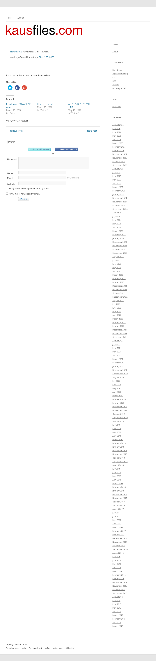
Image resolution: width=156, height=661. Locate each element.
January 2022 (118, 326)
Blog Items (117, 70)
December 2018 (119, 450)
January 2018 (118, 490)
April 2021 (116, 355)
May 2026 (116, 135)
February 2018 (119, 487)
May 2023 (116, 267)
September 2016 (120, 549)
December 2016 (119, 538)
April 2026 (116, 139)
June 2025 (116, 176)
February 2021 (119, 362)
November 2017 (119, 498)
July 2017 (116, 512)
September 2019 (120, 417)
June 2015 (116, 604)
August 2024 (118, 212)
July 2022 (116, 304)
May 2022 (116, 311)
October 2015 (118, 589)
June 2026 (116, 132)
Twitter (25, 120)
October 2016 (118, 545)
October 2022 (118, 293)
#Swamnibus (16, 51)
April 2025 (116, 183)
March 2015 (117, 615)
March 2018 (117, 483)
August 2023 (118, 256)
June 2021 (116, 348)
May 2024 (116, 223)
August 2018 (118, 465)
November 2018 (119, 454)
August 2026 (118, 124)
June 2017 (116, 516)
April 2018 (116, 479)
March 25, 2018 (46, 57)
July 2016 (116, 556)
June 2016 (116, 560)
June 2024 (116, 220)
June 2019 (116, 428)
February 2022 (119, 322)
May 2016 (116, 564)
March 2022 (117, 318)
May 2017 (116, 520)
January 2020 (118, 403)
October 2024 (118, 205)
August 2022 (118, 300)
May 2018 (116, 476)
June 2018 (116, 472)
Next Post (93, 130)
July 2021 (116, 344)
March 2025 (117, 187)
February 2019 (119, 443)
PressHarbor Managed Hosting (60, 648)
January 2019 (118, 446)
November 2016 (119, 542)
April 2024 (116, 227)
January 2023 (118, 282)
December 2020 (119, 370)
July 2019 (116, 424)
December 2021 (119, 329)
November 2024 (119, 201)
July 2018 (116, 468)
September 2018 (120, 461)
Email (9, 178)
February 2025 (119, 190)
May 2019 (116, 432)
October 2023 (118, 249)
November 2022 (119, 289)
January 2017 (118, 534)
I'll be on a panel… (46, 104)
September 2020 (120, 373)
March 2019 (117, 439)
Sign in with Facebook (66, 149)
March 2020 (117, 395)
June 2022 (116, 307)
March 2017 (117, 527)
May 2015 (116, 607)
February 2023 (119, 278)
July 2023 (116, 260)
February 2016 (119, 574)
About (21, 18)
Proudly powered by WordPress (20, 648)
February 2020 (119, 399)
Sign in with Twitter (39, 149)
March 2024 (117, 231)
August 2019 (118, 421)
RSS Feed (116, 106)
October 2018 (118, 457)
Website (11, 184)
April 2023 (116, 271)
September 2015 (120, 593)
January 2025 (118, 194)
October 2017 (118, 501)
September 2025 (120, 165)
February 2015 (119, 618)
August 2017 (118, 509)
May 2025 (116, 179)
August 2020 (118, 377)
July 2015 (116, 600)
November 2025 (119, 157)
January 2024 (118, 238)
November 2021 (119, 333)
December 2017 (119, 494)
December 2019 (119, 406)
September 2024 (120, 209)
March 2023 (117, 274)
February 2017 (119, 531)
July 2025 (116, 172)
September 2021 (120, 337)
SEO (114, 81)
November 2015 (119, 585)
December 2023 (119, 242)
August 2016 (118, 553)
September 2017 (120, 505)
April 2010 (116, 622)
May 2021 (116, 351)
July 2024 (116, 216)
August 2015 (118, 596)
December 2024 (119, 198)
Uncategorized (119, 88)
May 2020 (116, 388)
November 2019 (119, 410)
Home (8, 18)
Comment (12, 159)
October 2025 (118, 161)
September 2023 (120, 253)
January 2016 (118, 578)
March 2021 (117, 359)
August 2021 (118, 340)
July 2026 (116, 128)
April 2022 (116, 315)
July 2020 (116, 381)
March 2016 (117, 571)
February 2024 (119, 234)
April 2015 (116, 611)
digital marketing (120, 73)
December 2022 (119, 285)
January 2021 (118, 366)
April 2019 (116, 435)
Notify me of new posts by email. (24, 194)
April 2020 (116, 392)
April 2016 (116, 567)
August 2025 (118, 168)
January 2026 (118, 150)
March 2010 (117, 626)
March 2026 (117, 143)
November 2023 (119, 245)
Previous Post (14, 130)
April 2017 (116, 523)
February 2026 (119, 146)
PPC (114, 77)
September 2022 (120, 296)
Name (10, 173)
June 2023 (116, 264)
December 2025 (119, 154)
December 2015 (119, 582)
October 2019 (118, 414)
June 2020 (116, 384)
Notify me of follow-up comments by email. (29, 188)
